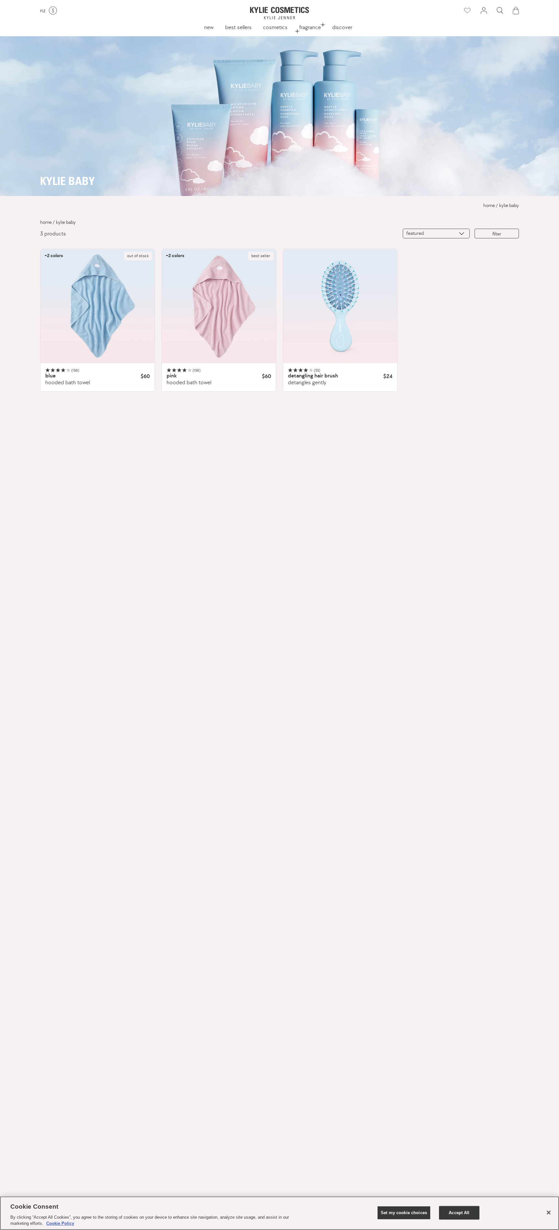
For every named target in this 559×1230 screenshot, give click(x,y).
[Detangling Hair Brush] (340, 306)
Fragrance (310, 27)
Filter (496, 234)
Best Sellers (238, 27)
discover (342, 27)
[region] (279, 1213)
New (209, 27)
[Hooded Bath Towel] (97, 306)
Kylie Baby (509, 205)
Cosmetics (275, 27)
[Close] (549, 1212)
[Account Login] (483, 10)
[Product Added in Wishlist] (467, 10)
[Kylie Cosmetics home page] (279, 13)
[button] (499, 10)
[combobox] (436, 233)
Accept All (459, 1212)
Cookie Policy (60, 1223)
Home (489, 205)
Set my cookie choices (404, 1212)
